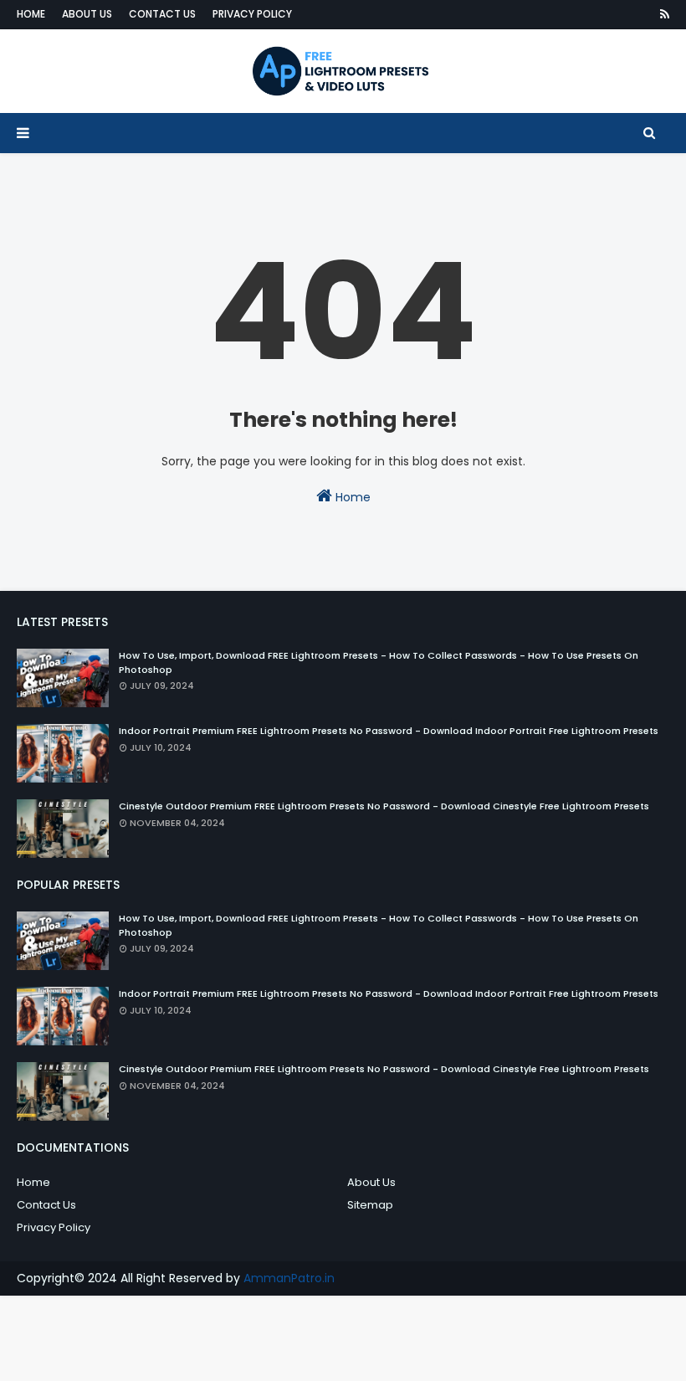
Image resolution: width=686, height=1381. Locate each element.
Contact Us (162, 14)
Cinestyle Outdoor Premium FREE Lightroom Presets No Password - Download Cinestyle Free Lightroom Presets (384, 806)
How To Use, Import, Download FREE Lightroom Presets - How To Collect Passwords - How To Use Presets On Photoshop (378, 662)
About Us (87, 14)
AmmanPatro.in (289, 1278)
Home (31, 14)
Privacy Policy (252, 14)
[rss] (661, 14)
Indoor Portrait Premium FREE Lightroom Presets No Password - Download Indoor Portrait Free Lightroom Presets (388, 730)
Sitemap (370, 1205)
